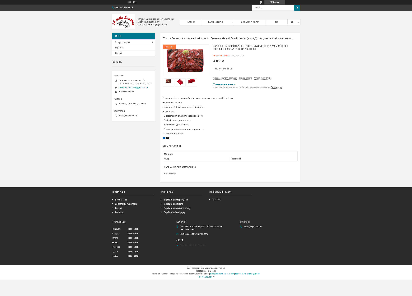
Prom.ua (221, 268)
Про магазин (121, 200)
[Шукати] (297, 8)
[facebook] (164, 138)
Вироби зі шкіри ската (173, 204)
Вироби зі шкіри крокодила (176, 200)
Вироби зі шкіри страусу (174, 212)
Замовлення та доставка (126, 204)
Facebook (216, 200)
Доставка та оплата (250, 22)
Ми (276, 22)
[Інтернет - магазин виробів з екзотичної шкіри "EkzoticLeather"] (123, 22)
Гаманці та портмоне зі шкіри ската (190, 38)
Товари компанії (216, 22)
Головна (191, 22)
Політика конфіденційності (247, 274)
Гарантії (119, 47)
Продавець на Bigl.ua (206, 271)
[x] (167, 138)
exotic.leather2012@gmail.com (133, 87)
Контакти (119, 212)
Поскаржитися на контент (222, 274)
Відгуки (118, 53)
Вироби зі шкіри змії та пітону (177, 208)
